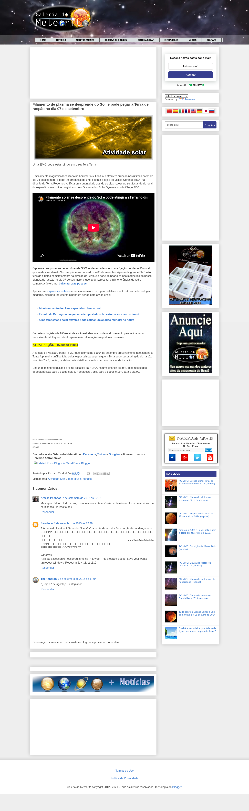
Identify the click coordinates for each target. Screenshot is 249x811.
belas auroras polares (73, 283)
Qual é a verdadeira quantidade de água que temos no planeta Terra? (197, 629)
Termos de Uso (125, 770)
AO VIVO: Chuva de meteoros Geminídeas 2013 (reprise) (195, 597)
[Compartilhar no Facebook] (104, 473)
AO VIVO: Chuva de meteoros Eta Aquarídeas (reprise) (197, 580)
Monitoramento (85, 40)
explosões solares (58, 291)
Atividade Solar (57, 478)
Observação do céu (116, 40)
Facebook (89, 454)
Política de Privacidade (124, 778)
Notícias (61, 40)
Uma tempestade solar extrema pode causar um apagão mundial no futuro (86, 320)
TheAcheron (49, 578)
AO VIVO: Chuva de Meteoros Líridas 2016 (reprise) (195, 564)
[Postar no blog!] (98, 473)
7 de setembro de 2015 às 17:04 (77, 578)
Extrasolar (171, 40)
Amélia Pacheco (51, 498)
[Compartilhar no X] (101, 473)
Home (43, 40)
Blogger (177, 787)
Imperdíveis (74, 478)
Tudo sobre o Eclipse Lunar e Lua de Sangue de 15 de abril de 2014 (197, 613)
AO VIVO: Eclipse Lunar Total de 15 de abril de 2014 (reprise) (196, 515)
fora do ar (47, 523)
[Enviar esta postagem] (88, 473)
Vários (192, 40)
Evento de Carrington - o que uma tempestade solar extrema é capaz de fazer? (89, 314)
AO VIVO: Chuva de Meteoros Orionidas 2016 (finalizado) (195, 498)
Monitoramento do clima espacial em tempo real (69, 308)
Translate (190, 99)
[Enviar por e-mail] (95, 473)
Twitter (101, 454)
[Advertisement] (93, 72)
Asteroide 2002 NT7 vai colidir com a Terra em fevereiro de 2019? (197, 531)
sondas (87, 478)
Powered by (182, 85)
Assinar (191, 74)
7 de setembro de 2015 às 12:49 (73, 523)
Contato (211, 40)
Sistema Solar (146, 40)
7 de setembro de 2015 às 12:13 (82, 498)
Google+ (114, 454)
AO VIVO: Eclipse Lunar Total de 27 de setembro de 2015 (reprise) (197, 482)
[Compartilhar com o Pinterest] (108, 473)
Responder (47, 512)
